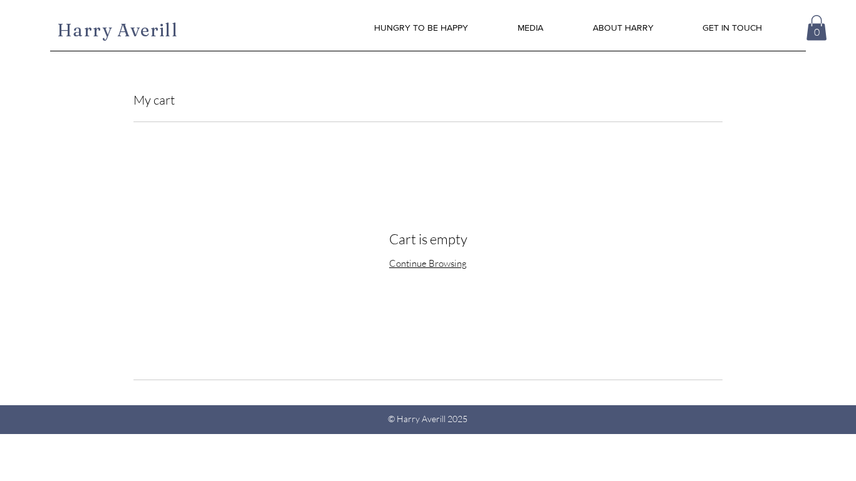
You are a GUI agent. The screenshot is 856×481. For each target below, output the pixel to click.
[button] (816, 28)
